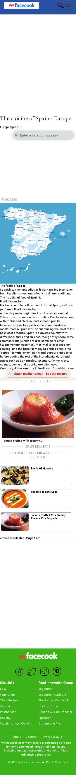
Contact (31, 736)
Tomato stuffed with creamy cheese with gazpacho (48, 516)
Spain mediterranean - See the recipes (40, 373)
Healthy (5, 717)
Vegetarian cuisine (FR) (54, 694)
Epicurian (45, 717)
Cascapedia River (51, 723)
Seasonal (6, 706)
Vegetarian (7, 694)
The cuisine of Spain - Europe (35, 118)
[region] (38, 166)
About (17, 736)
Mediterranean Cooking (16, 723)
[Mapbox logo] (9, 199)
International (8, 712)
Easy (3, 688)
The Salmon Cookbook (54, 700)
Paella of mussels (42, 468)
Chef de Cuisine (49, 706)
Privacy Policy (50, 736)
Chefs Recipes (9, 700)
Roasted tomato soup (44, 491)
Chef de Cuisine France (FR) (57, 712)
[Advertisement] (38, 71)
